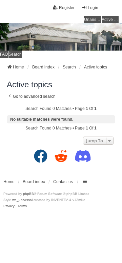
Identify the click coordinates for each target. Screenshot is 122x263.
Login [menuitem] (93, 7)
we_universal (22, 200)
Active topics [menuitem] (110, 19)
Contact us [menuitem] (63, 181)
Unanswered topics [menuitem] (92, 19)
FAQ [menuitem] (4, 54)
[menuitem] (9, 206)
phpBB (28, 194)
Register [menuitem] (67, 7)
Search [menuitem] (15, 54)
